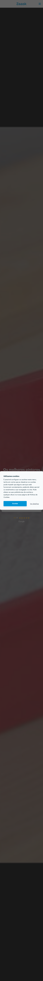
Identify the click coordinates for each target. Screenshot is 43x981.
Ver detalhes (34, 504)
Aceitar (15, 503)
